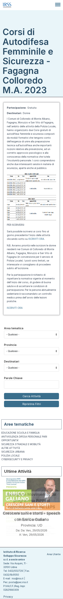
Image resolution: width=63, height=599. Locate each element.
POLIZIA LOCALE (10, 455)
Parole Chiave (13, 378)
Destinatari (11, 361)
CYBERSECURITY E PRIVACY (17, 459)
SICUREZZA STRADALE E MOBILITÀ (21, 444)
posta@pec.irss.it (18, 582)
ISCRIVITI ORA (36, 238)
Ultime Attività (17, 471)
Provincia (10, 345)
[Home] (7, 5)
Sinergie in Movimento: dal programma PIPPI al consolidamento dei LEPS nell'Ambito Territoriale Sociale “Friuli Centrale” (31, 507)
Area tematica (13, 328)
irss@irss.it (18, 578)
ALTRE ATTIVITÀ (10, 447)
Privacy (8, 596)
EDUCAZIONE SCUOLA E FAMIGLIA (20, 432)
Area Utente (53, 554)
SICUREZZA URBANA (13, 451)
